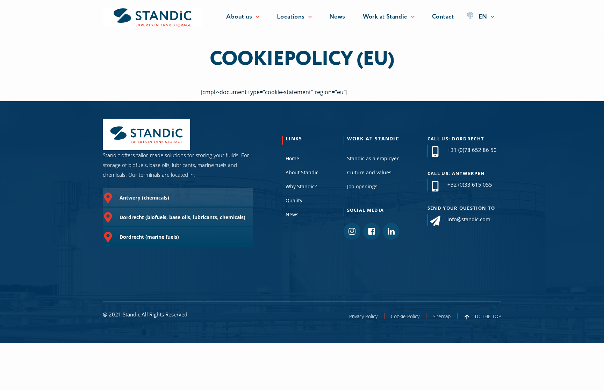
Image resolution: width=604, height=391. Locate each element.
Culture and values (369, 172)
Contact (443, 16)
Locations (291, 16)
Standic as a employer (373, 158)
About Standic (302, 172)
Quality (294, 200)
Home (292, 158)
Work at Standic (385, 16)
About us (239, 16)
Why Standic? (301, 186)
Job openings (362, 186)
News (337, 16)
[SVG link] (153, 17)
